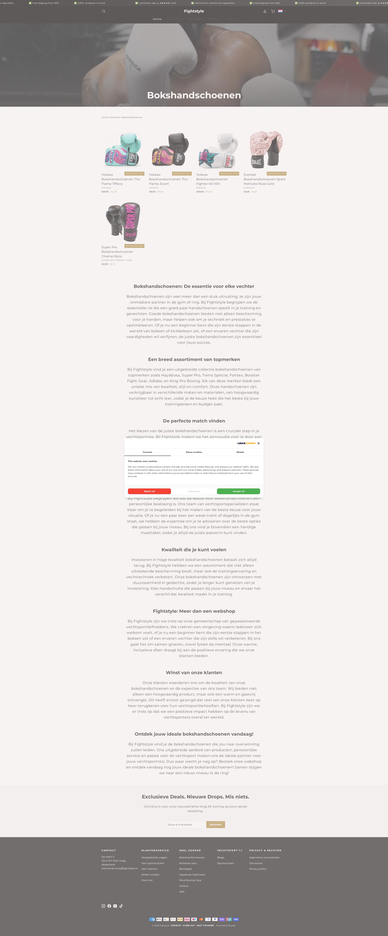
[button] (258, 443)
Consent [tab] (147, 452)
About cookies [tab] (194, 452)
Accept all (238, 491)
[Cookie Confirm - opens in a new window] (246, 443)
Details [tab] (240, 452)
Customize (194, 491)
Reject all (149, 491)
